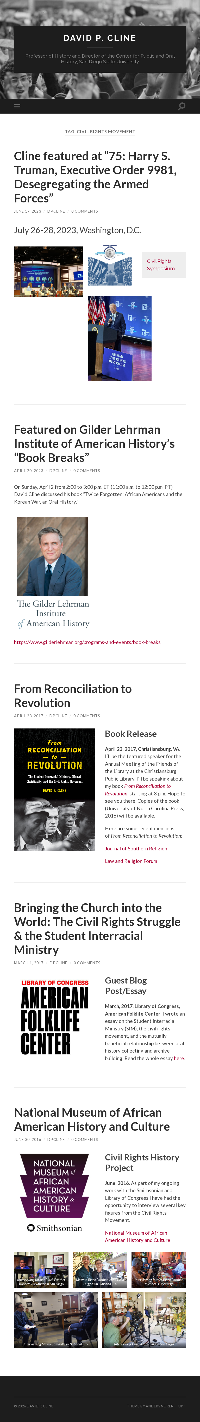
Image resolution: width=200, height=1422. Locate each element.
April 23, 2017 (28, 716)
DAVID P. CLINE (100, 38)
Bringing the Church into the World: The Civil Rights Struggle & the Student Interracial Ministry (97, 928)
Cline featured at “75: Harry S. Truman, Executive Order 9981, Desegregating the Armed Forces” (95, 177)
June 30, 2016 (27, 1139)
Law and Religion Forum (131, 861)
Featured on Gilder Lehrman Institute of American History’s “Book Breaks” (94, 443)
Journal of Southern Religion (136, 848)
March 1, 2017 (28, 963)
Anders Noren (160, 1406)
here (179, 1058)
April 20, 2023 (28, 470)
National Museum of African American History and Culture (92, 1119)
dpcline (56, 211)
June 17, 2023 (27, 211)
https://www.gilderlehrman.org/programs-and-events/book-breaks (87, 642)
